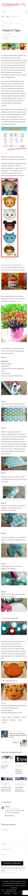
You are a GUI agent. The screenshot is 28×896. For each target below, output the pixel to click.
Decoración (10, 21)
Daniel (9, 717)
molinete (5, 720)
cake (3, 717)
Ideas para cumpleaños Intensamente (18, 771)
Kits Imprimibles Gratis (10, 892)
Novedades (7, 893)
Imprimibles (18, 23)
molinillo (13, 720)
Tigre (4, 25)
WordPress (14, 888)
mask (23, 717)
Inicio (2, 890)
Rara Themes (15, 886)
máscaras (17, 717)
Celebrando (8, 34)
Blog (3, 21)
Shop (22, 893)
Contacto (15, 893)
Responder (10, 815)
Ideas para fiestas (7, 23)
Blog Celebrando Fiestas (19, 881)
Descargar (4, 153)
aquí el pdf (12, 259)
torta (4, 722)
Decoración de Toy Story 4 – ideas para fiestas (20, 789)
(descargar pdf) (6, 378)
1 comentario (5, 38)
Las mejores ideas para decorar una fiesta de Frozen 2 (6, 789)
